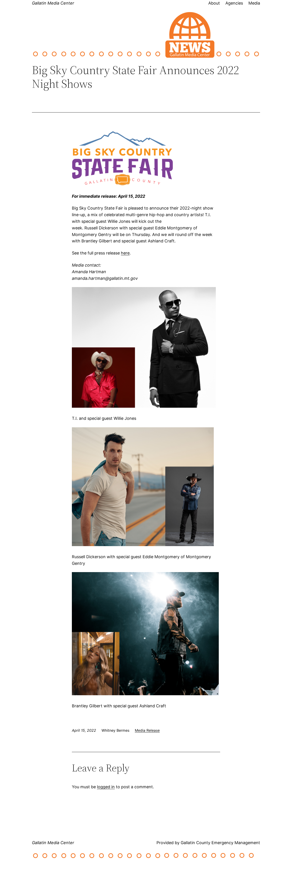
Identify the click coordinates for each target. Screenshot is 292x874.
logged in (106, 786)
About (214, 3)
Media (254, 3)
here (125, 253)
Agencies (234, 3)
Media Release (147, 730)
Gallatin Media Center (53, 3)
